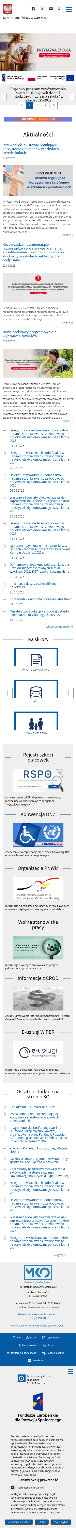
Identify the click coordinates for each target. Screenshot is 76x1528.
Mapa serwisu (29, 1345)
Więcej (58, 1255)
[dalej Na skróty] (68, 693)
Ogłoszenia (53, 1337)
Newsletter (38, 1360)
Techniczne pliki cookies (31, 1487)
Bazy (50, 1345)
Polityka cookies (55, 1353)
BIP (19, 1337)
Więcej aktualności (58, 626)
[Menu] (69, 10)
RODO (33, 1337)
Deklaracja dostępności (23, 1353)
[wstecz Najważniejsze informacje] (3, 97)
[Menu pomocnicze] (70, 1371)
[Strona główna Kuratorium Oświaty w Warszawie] (38, 1274)
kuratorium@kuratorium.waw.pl (41, 1307)
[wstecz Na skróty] (7, 693)
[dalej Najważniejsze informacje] (72, 97)
